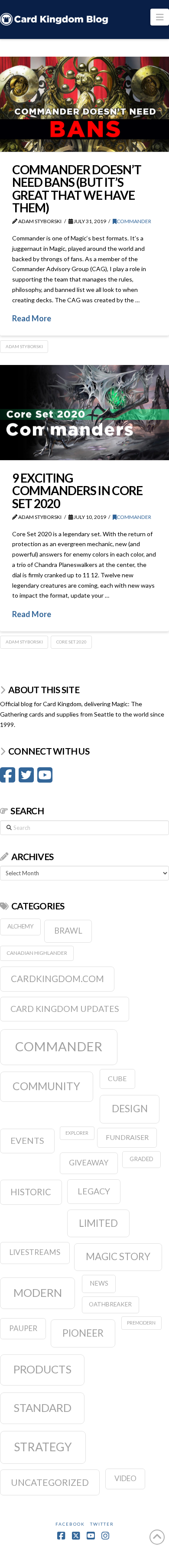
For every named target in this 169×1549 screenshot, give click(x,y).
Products (42, 1369)
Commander (134, 221)
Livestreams (34, 1252)
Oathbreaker (110, 1304)
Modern (37, 1292)
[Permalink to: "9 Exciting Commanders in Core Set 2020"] (84, 412)
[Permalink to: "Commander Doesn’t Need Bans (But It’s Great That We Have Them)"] (84, 104)
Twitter (102, 1524)
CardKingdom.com (57, 978)
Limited (98, 1223)
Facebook (70, 1524)
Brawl (68, 930)
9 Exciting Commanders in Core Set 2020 (77, 490)
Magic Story (118, 1256)
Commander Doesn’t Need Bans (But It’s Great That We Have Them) (76, 188)
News (99, 1283)
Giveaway (88, 1162)
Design (130, 1108)
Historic (30, 1192)
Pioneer (83, 1333)
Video (125, 1478)
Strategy (43, 1447)
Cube (117, 1078)
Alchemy (20, 926)
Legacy (94, 1191)
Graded (141, 1158)
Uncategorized (50, 1482)
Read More (31, 318)
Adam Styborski (24, 346)
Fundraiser (127, 1137)
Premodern (141, 1322)
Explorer (76, 1133)
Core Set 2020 (71, 641)
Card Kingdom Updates (64, 1009)
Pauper (23, 1328)
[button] (159, 17)
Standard (42, 1407)
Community (46, 1086)
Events (27, 1140)
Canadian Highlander (36, 953)
